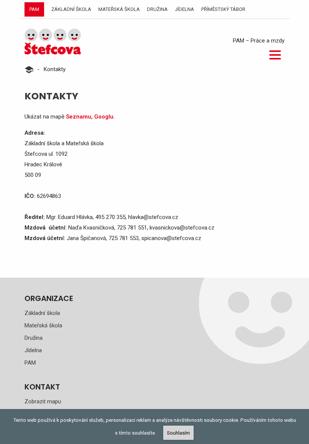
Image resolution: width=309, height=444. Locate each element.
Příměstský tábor (223, 9)
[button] (275, 54)
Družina (157, 9)
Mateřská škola (119, 9)
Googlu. (104, 116)
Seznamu (78, 116)
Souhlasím (178, 433)
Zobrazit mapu (42, 401)
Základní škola (71, 9)
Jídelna (184, 9)
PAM (34, 9)
